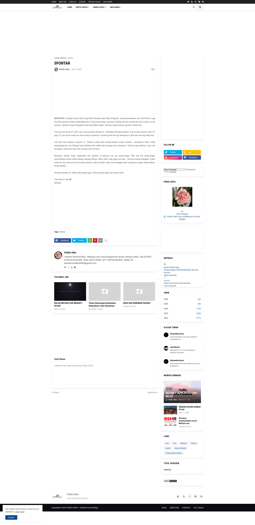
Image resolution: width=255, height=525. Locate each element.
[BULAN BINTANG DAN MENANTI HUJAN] (70, 291)
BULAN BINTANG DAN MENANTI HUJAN (68, 304)
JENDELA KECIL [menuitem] (99, 7)
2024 (182, 308)
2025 (182, 304)
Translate (172, 172)
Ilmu (167, 443)
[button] (194, 7)
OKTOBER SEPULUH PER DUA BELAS (181, 394)
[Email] (100, 240)
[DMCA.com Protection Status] (170, 482)
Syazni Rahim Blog (171, 267)
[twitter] (188, 2)
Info (174, 443)
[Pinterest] (95, 240)
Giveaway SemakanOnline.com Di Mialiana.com (188, 421)
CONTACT (72, 2)
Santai (70, 58)
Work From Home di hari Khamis (177, 283)
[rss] (192, 2)
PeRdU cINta (70, 252)
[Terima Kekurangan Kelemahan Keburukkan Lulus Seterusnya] (105, 291)
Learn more (19, 512)
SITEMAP (82, 2)
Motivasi (183, 443)
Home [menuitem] (69, 7)
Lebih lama (151, 392)
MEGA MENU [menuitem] (115, 7)
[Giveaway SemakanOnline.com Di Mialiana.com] (170, 421)
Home (164, 508)
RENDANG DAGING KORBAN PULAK (190, 408)
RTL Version (199, 508)
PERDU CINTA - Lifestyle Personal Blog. (83, 508)
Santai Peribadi (180, 448)
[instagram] (195, 2)
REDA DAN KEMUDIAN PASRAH (136, 303)
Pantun (193, 443)
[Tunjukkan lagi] (105, 240)
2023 (182, 313)
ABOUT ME (62, 2)
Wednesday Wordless (173, 453)
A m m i (167, 281)
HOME (54, 2)
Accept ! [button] (11, 517)
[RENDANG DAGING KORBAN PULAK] (170, 410)
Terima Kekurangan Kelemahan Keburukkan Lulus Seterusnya (102, 304)
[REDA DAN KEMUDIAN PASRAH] (139, 291)
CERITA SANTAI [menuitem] (82, 7)
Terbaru (56, 392)
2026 (182, 299)
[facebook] (199, 2)
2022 (182, 318)
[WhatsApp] (90, 240)
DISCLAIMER (107, 2)
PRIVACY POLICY (94, 2)
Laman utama (60, 58)
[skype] (203, 2)
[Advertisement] (128, 32)
